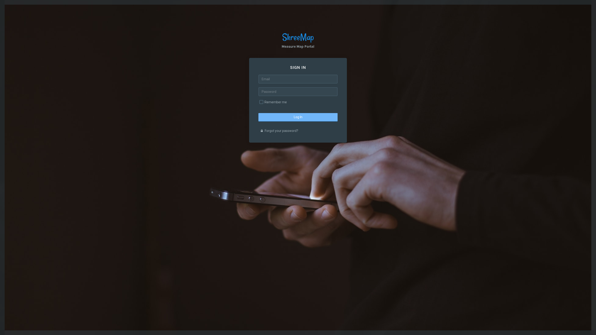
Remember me (275, 102)
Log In (298, 117)
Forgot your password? (281, 131)
